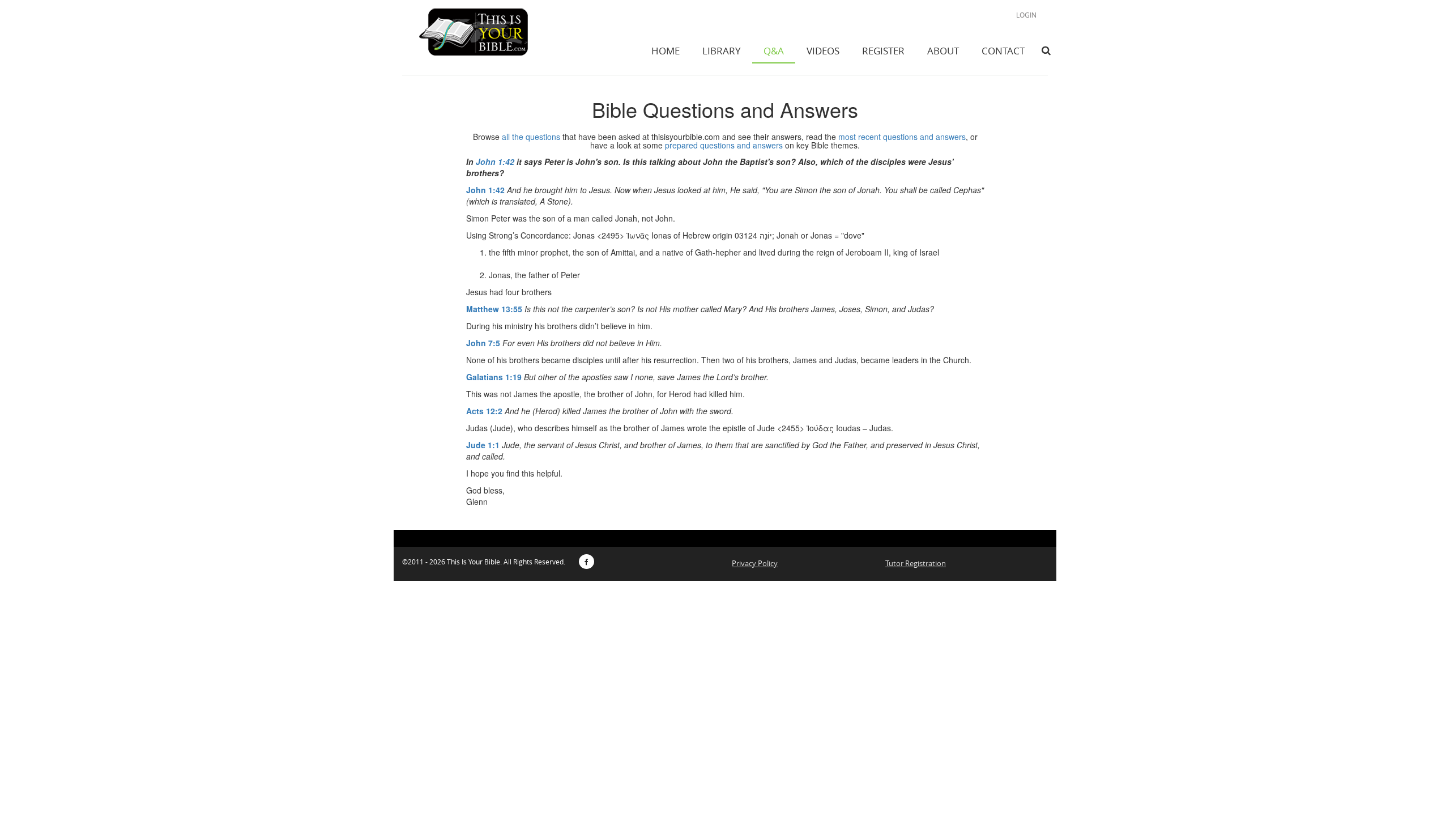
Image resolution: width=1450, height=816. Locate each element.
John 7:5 (483, 342)
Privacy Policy (755, 563)
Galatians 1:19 (494, 376)
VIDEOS (823, 50)
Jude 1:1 (483, 444)
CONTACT (1003, 50)
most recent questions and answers (902, 136)
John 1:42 (495, 161)
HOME (665, 50)
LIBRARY (721, 50)
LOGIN (1026, 14)
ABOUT (943, 50)
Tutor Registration (915, 563)
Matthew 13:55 (494, 308)
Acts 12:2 (484, 410)
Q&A (774, 50)
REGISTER (883, 50)
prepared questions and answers (724, 145)
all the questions (531, 136)
